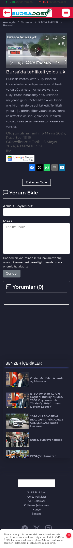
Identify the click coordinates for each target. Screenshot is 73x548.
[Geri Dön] (7, 13)
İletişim (36, 513)
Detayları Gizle (36, 182)
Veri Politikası (36, 501)
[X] (36, 528)
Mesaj (8, 221)
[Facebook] (25, 528)
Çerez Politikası (36, 496)
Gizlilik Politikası (36, 492)
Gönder (12, 273)
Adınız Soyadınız (18, 206)
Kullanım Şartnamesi (36, 505)
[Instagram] (48, 528)
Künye (37, 509)
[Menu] (66, 13)
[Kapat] (69, 535)
